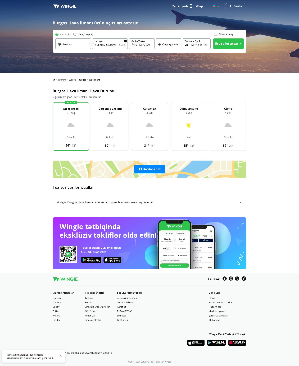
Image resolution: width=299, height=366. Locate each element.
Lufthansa (122, 319)
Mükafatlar (214, 319)
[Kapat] (60, 356)
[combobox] (75, 46)
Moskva (57, 302)
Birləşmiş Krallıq (93, 319)
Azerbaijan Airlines (127, 297)
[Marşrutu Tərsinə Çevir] (91, 44)
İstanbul (57, 297)
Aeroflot (121, 306)
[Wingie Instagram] (231, 279)
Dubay (56, 306)
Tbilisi (55, 311)
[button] (149, 169)
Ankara (56, 315)
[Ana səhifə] (54, 80)
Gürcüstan (90, 311)
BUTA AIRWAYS (125, 311)
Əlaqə (212, 297)
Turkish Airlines (125, 302)
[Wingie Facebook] (225, 279)
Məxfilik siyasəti (217, 311)
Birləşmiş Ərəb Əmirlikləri (97, 306)
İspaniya (62, 80)
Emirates (121, 315)
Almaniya (90, 315)
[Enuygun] (65, 6)
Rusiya (88, 302)
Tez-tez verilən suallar (220, 302)
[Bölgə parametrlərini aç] (216, 6)
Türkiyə (89, 297)
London (57, 319)
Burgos (72, 80)
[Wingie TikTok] (243, 279)
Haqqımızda (215, 306)
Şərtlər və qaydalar (218, 315)
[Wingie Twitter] (237, 279)
